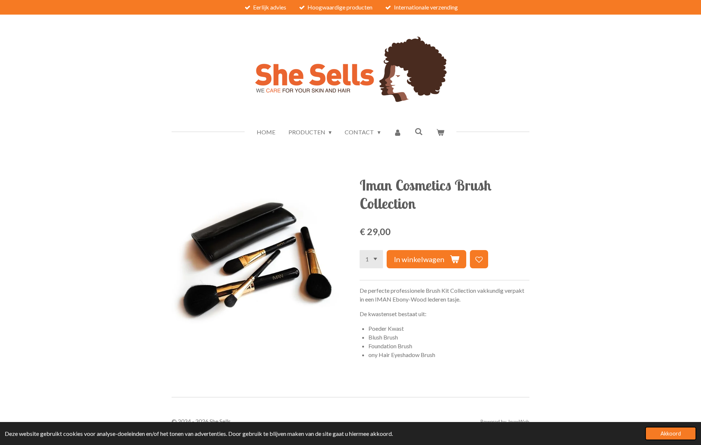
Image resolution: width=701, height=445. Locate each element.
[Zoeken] (419, 131)
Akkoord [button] (670, 433)
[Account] (397, 132)
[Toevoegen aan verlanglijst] (479, 259)
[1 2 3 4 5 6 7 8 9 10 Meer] (371, 259)
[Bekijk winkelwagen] (440, 132)
